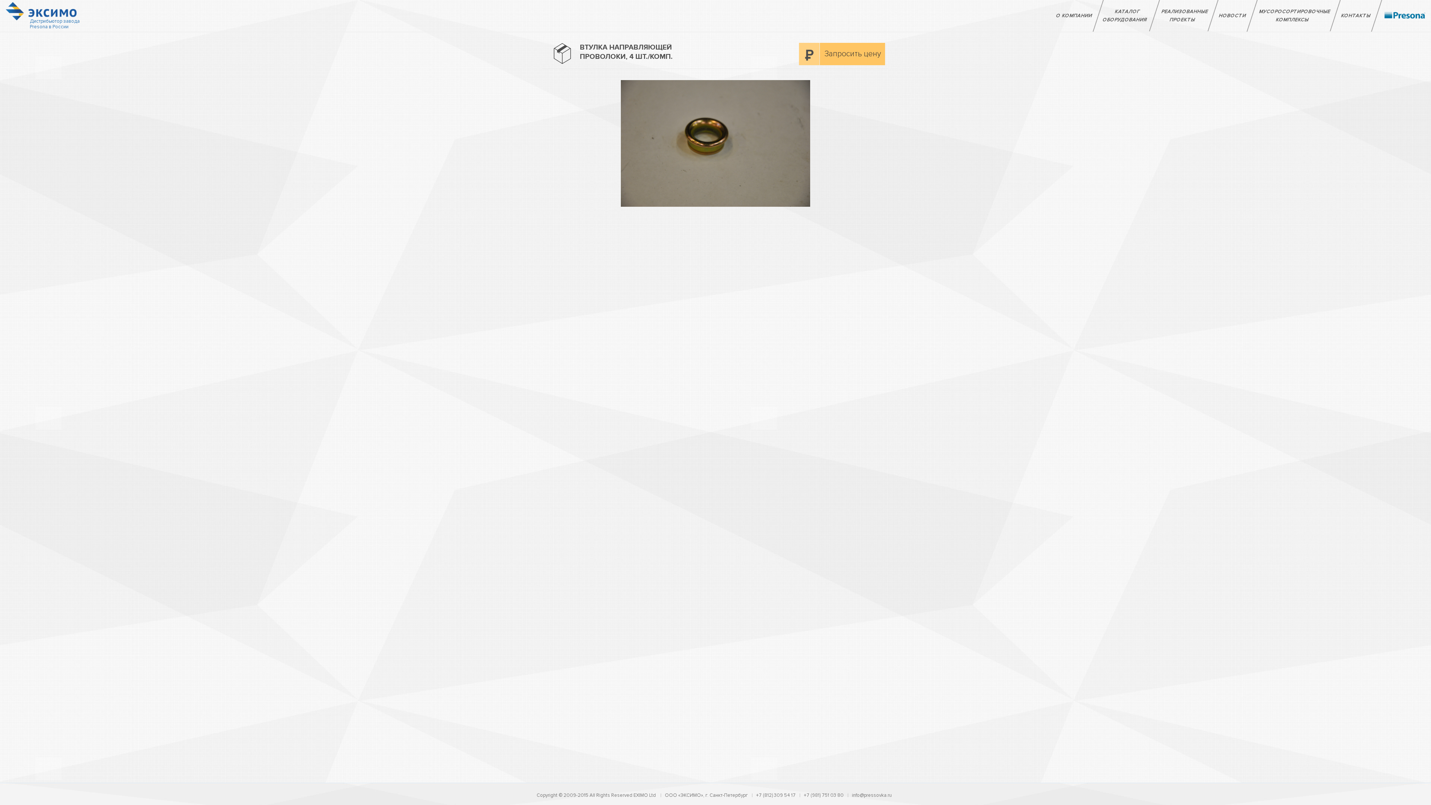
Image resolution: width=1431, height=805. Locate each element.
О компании (1074, 16)
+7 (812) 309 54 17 (776, 795)
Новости (1232, 16)
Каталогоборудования (1125, 16)
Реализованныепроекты (1185, 16)
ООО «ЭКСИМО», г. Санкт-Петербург (706, 795)
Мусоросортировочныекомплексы (1295, 16)
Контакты (1356, 16)
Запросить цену (853, 53)
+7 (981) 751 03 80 (824, 795)
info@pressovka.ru (872, 795)
